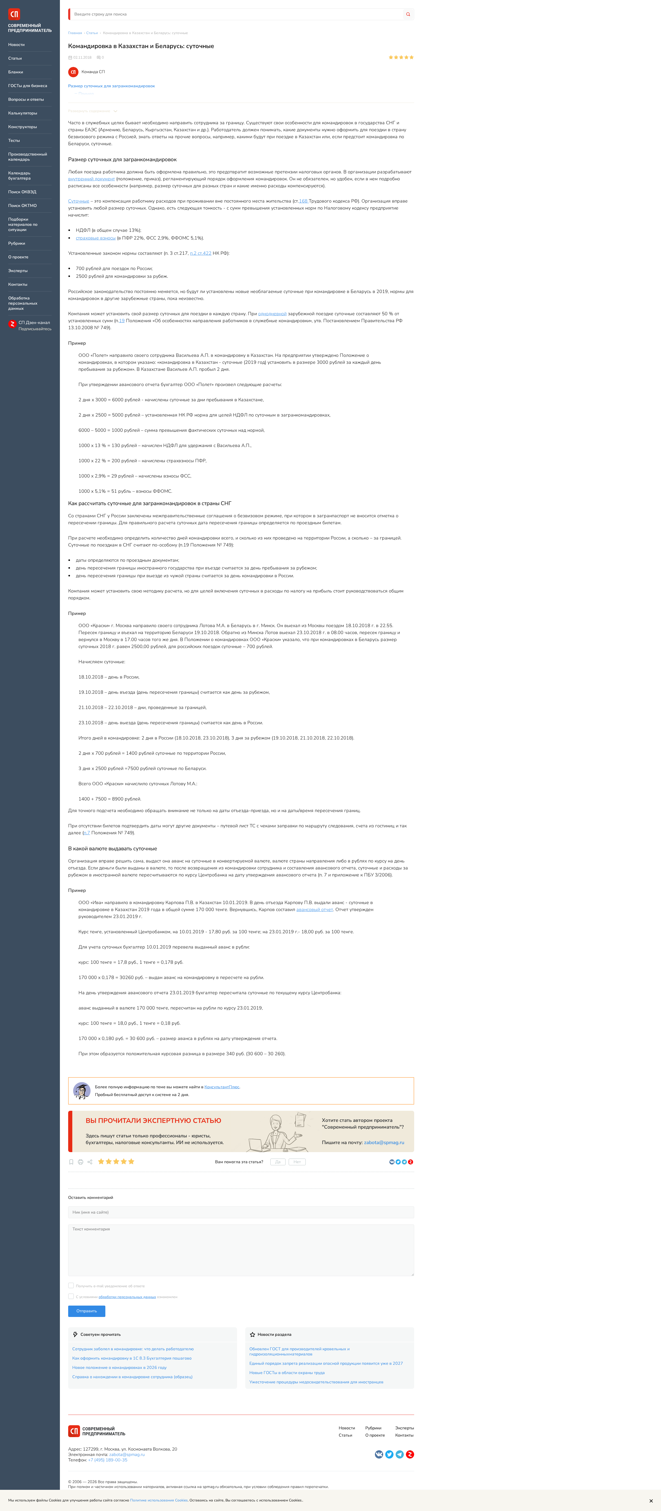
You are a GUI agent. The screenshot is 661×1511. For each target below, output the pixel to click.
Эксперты (18, 271)
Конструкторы (22, 127)
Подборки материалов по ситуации (22, 225)
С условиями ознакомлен (126, 1296)
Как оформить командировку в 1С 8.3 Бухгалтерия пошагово (132, 1358)
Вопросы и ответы (26, 99)
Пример (86, 94)
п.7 (87, 833)
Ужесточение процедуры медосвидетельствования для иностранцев (316, 1382)
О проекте (18, 257)
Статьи (15, 58)
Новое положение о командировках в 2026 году (119, 1367)
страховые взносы (96, 238)
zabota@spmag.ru (384, 1142)
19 (122, 321)
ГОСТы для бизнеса (27, 86)
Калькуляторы (22, 113)
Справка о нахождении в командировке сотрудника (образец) (132, 1376)
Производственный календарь (27, 157)
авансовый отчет (314, 909)
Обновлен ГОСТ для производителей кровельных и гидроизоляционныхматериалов (299, 1351)
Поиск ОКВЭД (22, 192)
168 (304, 201)
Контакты (17, 284)
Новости (16, 45)
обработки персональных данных (127, 1296)
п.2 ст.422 (200, 253)
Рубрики (16, 243)
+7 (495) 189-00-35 (107, 1460)
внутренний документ (91, 179)
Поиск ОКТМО (22, 206)
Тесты (14, 140)
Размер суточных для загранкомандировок (111, 86)
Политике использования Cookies (159, 1500)
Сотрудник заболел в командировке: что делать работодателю (133, 1349)
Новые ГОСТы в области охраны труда (287, 1372)
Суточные (78, 201)
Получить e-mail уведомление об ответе (110, 1286)
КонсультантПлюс (221, 1087)
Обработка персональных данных (22, 303)
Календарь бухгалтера (19, 176)
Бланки (15, 72)
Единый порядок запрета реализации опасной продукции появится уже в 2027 (326, 1363)
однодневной (272, 314)
